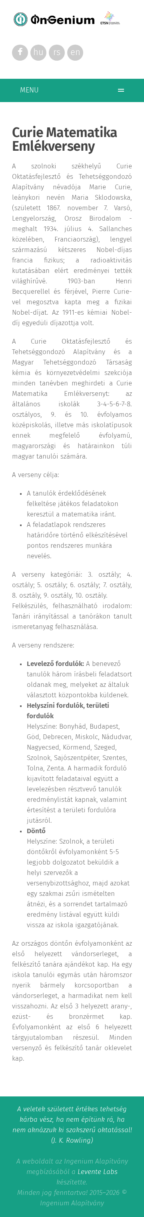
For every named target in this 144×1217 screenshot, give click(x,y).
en (75, 52)
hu (38, 52)
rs (56, 52)
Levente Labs (98, 1172)
